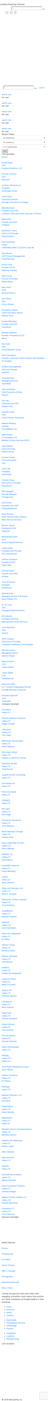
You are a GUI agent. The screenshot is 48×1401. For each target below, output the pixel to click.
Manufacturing (12, 1339)
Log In (41, 87)
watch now (6, 94)
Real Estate (11, 1320)
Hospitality (11, 1333)
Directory (10, 1309)
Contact (10, 1315)
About (9, 1312)
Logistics (10, 1336)
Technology (11, 1325)
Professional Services (15, 1323)
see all (4, 157)
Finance (9, 1328)
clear (5, 151)
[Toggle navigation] (11, 12)
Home (9, 1307)
